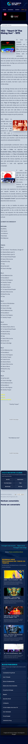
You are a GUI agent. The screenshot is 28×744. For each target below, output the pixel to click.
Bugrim (5, 694)
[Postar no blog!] (19, 494)
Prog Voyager (6, 716)
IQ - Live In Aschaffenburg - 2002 (12, 653)
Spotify (8, 479)
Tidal (20, 483)
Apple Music (20, 479)
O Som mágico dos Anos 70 (10, 707)
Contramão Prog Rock (9, 672)
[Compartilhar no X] (20, 494)
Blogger (14, 734)
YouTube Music (7, 483)
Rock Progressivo (11, 497)
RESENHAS (10, 9)
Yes (16, 497)
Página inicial (21, 546)
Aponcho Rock (7, 698)
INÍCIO (4, 9)
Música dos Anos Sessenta (10, 685)
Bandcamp (7, 486)
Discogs (20, 486)
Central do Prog (7, 720)
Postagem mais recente (9, 546)
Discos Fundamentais (9, 681)
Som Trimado (6, 677)
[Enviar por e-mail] (18, 494)
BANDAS (17, 9)
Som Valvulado (7, 711)
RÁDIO (22, 9)
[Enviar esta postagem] (15, 494)
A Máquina (6, 703)
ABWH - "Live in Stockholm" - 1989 (13, 579)
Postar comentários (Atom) (16, 552)
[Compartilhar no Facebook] (22, 494)
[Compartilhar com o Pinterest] (23, 494)
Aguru (15, 733)
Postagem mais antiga (19, 548)
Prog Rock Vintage (8, 690)
